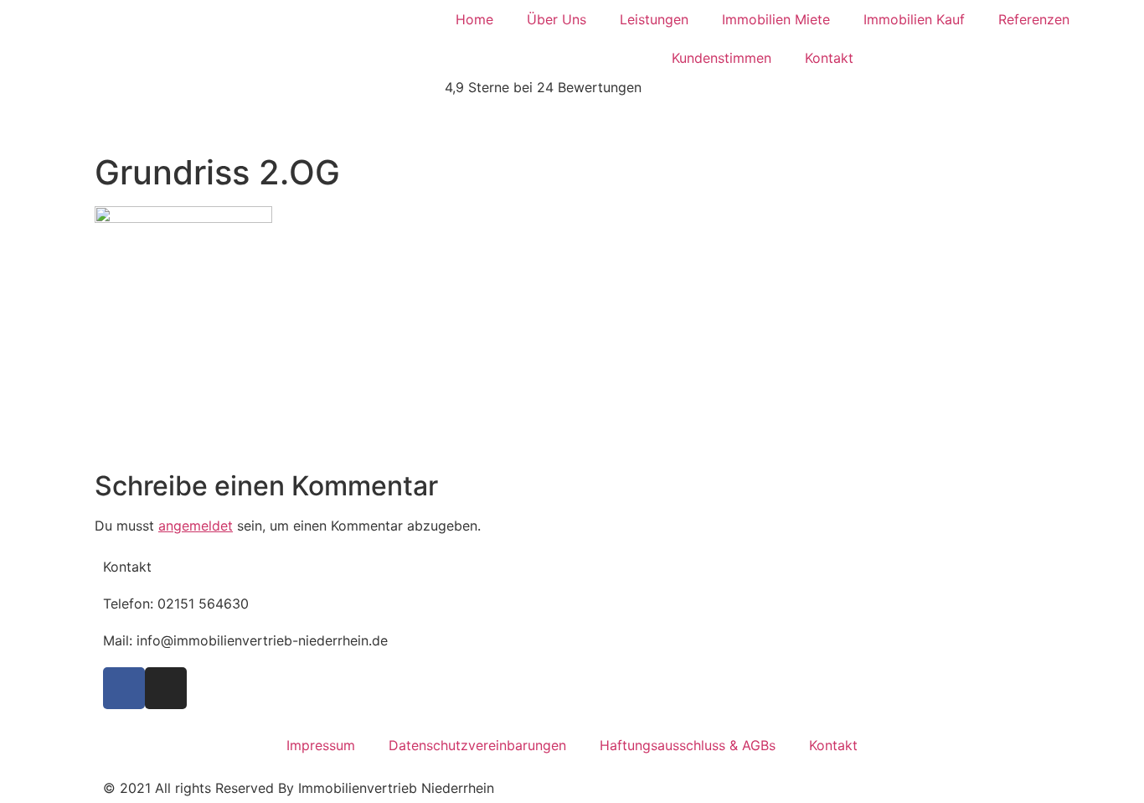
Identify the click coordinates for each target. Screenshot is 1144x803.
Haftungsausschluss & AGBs (688, 745)
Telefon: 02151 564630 (176, 603)
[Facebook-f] (124, 688)
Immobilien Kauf (914, 19)
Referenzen (1033, 19)
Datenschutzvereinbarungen (477, 745)
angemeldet (195, 525)
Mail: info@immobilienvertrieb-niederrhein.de (245, 640)
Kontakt (829, 57)
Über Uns (556, 19)
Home (474, 19)
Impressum (320, 745)
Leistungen (654, 19)
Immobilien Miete (776, 19)
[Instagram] (166, 688)
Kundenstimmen (721, 57)
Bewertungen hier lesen (169, 124)
